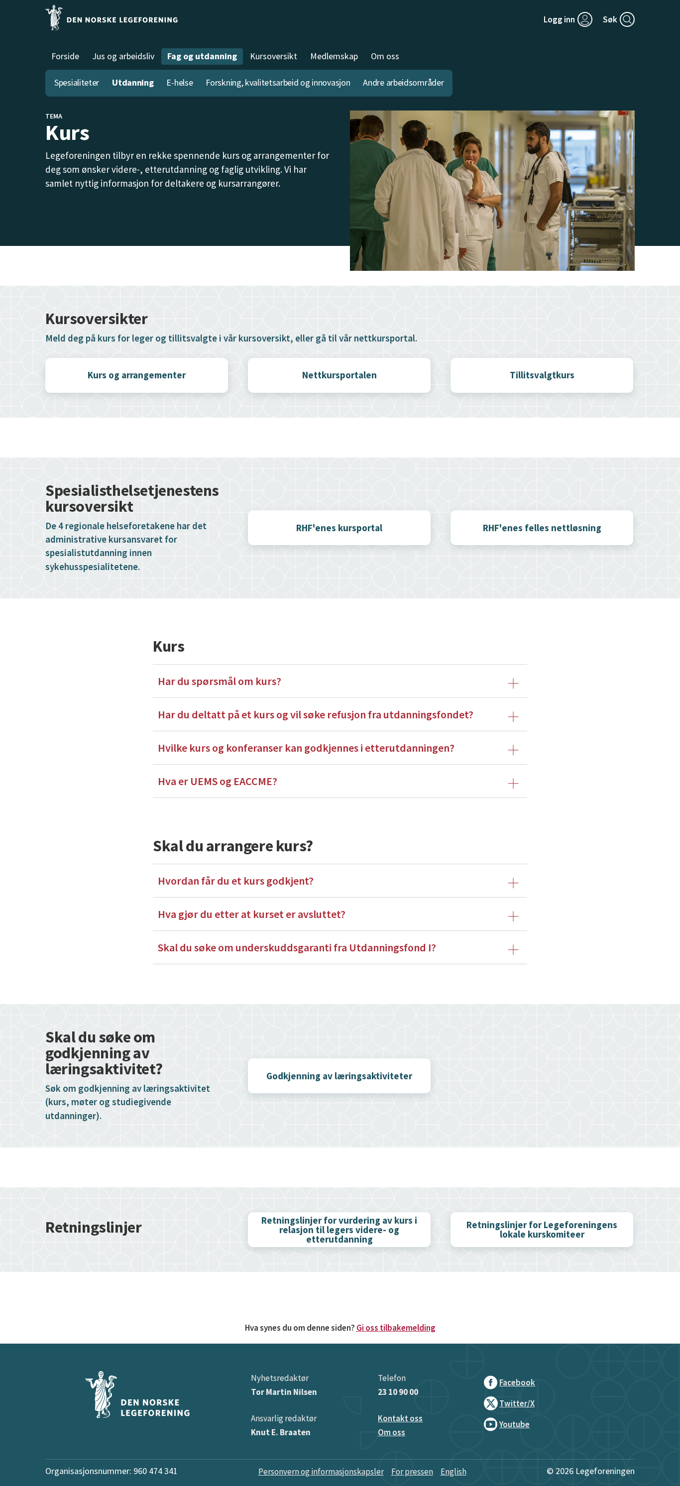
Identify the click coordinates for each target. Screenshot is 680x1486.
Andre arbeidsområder (403, 82)
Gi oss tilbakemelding (396, 1327)
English (453, 1471)
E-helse (179, 82)
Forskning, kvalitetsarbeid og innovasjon (278, 82)
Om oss (391, 1432)
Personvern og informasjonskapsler (321, 1471)
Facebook (517, 1382)
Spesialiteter (76, 82)
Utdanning (132, 82)
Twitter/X (517, 1403)
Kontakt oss (400, 1418)
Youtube (514, 1424)
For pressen (412, 1471)
